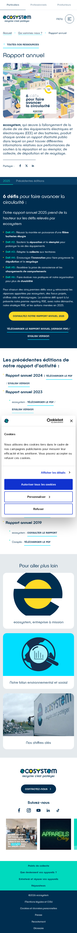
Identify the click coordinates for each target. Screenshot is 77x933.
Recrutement (39, 921)
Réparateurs (38, 885)
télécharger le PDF (37, 541)
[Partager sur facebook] (20, 166)
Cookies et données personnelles (38, 908)
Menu (59, 19)
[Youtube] (38, 810)
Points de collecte (38, 865)
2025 (6, 180)
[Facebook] (19, 810)
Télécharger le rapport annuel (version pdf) (37, 328)
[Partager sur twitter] (26, 166)
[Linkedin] (48, 810)
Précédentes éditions (30, 180)
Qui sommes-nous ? (30, 32)
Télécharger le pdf (59, 375)
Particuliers (13, 4)
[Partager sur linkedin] (33, 166)
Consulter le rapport (42, 532)
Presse (38, 914)
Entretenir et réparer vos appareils (38, 879)
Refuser (38, 509)
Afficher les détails (53, 472)
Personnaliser (36, 496)
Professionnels (38, 4)
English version (38, 336)
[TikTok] (58, 810)
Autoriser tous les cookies (38, 484)
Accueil (7, 32)
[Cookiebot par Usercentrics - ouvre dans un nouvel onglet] (47, 420)
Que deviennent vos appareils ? (38, 872)
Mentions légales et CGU (39, 901)
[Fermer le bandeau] (71, 420)
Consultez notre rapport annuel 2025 (38, 315)
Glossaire (38, 928)
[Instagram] (29, 810)
